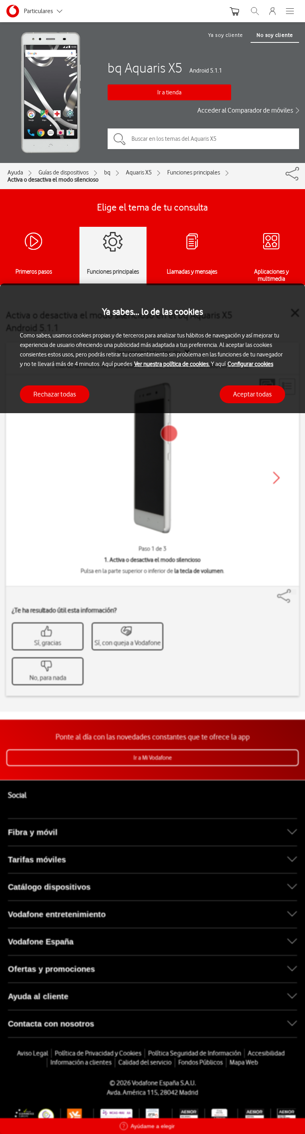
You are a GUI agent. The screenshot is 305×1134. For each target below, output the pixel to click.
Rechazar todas (54, 394)
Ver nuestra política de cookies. (172, 364)
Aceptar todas (252, 394)
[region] (152, 709)
